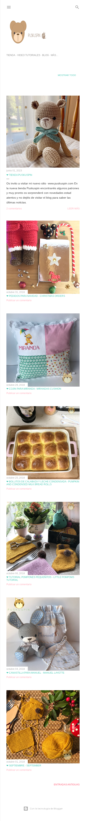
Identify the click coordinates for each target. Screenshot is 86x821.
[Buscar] (77, 6)
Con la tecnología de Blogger (46, 808)
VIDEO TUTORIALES (28, 55)
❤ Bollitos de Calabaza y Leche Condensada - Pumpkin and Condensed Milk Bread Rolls (42, 483)
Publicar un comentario (19, 300)
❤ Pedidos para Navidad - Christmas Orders (35, 296)
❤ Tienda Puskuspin (19, 175)
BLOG (45, 55)
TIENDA (10, 55)
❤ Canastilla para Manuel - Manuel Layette (35, 672)
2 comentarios (14, 208)
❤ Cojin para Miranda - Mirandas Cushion (33, 388)
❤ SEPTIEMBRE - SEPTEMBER (23, 765)
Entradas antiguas (67, 784)
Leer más (73, 208)
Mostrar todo (67, 75)
